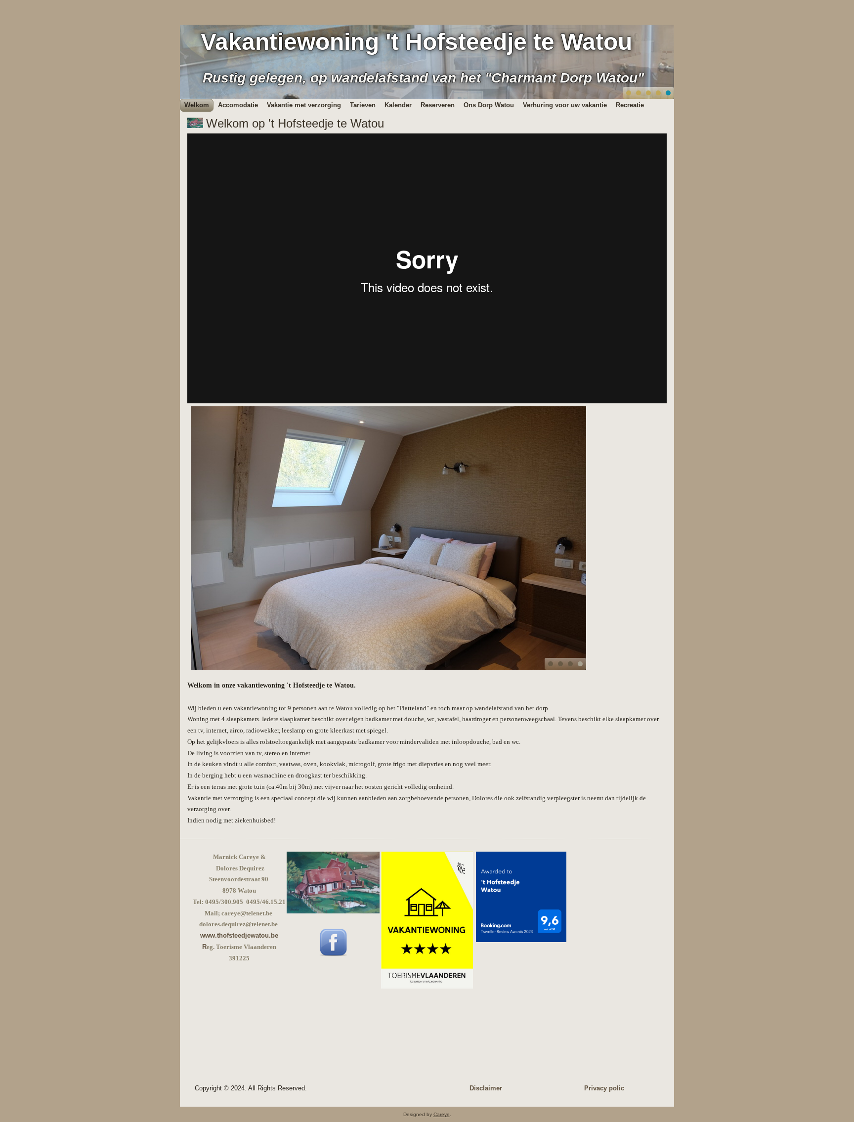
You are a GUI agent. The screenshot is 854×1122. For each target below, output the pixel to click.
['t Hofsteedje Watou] (333, 911)
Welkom (196, 105)
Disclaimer (486, 1088)
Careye (441, 1114)
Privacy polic (604, 1088)
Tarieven (363, 105)
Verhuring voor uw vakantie (565, 105)
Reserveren (438, 105)
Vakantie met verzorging (304, 105)
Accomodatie (238, 105)
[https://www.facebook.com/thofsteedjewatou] (333, 954)
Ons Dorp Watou (489, 105)
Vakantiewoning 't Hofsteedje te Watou (416, 42)
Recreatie (630, 105)
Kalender (398, 105)
